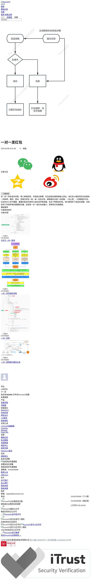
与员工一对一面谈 (8, 240)
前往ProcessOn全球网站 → (11, 535)
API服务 (4, 418)
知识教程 (4, 440)
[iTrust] (45, 578)
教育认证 (4, 472)
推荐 (2, 7)
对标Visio (4, 475)
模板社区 (4, 9)
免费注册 (8, 15)
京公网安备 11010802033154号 (59, 540)
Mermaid (4, 430)
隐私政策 (4, 488)
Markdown (5, 410)
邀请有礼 (4, 456)
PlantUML (4, 432)
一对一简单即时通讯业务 (10, 362)
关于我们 (4, 480)
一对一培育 (5, 338)
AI (2, 4)
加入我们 (4, 483)
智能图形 (4, 421)
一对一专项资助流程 (9, 293)
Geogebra (4, 428)
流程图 (9, 17)
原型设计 (4, 415)
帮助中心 (4, 445)
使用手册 (4, 448)
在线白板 (4, 413)
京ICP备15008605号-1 (38, 540)
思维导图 (4, 403)
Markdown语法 (6, 451)
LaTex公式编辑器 (7, 426)
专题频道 (4, 443)
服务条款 (4, 486)
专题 (2, 12)
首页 (3, 17)
